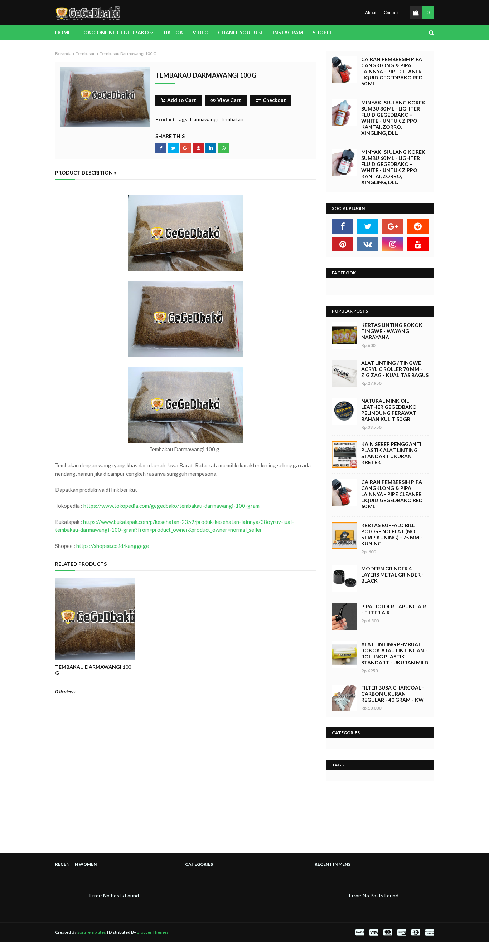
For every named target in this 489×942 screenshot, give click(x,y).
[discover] (402, 932)
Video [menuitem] (201, 32)
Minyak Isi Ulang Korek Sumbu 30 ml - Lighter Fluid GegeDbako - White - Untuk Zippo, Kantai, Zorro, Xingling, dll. (393, 117)
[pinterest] (342, 244)
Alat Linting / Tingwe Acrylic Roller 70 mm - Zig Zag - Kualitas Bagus (395, 369)
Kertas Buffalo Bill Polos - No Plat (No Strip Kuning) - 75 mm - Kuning (391, 534)
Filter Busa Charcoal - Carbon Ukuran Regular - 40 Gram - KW (392, 694)
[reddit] (418, 226)
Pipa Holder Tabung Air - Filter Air (393, 609)
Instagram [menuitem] (288, 32)
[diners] (416, 932)
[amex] (428, 932)
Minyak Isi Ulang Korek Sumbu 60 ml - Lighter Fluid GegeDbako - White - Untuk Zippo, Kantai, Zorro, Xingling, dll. (393, 167)
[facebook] (342, 226)
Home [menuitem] (63, 32)
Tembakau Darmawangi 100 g (93, 670)
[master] (388, 932)
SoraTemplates (91, 932)
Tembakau (86, 53)
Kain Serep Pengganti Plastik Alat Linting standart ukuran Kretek (391, 453)
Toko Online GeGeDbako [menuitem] (114, 32)
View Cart (229, 100)
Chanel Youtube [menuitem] (240, 32)
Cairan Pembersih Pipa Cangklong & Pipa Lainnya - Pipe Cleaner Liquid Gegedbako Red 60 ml (392, 71)
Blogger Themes (153, 932)
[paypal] (360, 932)
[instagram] (392, 244)
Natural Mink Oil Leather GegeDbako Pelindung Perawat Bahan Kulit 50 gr (389, 410)
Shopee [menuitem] (323, 32)
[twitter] (367, 226)
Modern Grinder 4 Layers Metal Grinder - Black (392, 574)
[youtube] (418, 244)
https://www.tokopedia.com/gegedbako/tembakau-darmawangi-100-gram (171, 505)
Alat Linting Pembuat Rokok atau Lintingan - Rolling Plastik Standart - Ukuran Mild (395, 653)
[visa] (374, 932)
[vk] (367, 244)
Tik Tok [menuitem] (173, 32)
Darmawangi (204, 119)
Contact (391, 12)
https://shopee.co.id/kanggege (112, 546)
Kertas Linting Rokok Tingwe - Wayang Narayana (391, 331)
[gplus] (392, 226)
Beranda (63, 53)
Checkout (274, 100)
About (371, 12)
